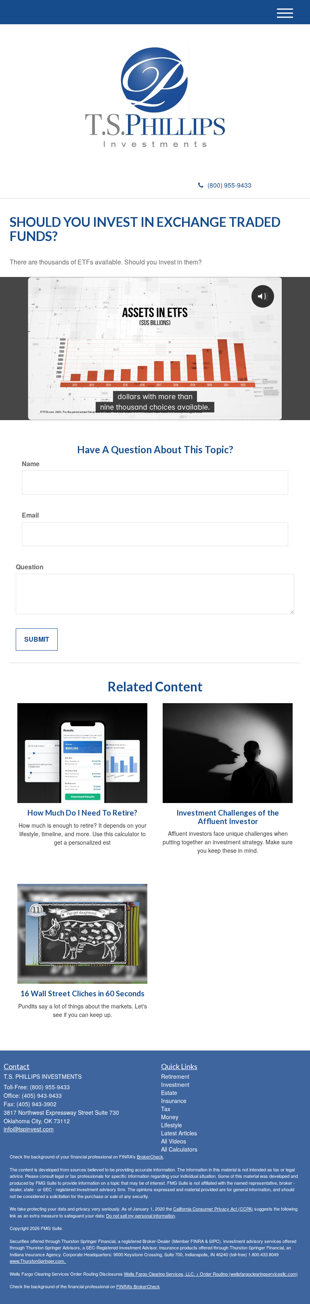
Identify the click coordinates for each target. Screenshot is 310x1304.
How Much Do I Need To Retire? (82, 812)
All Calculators (179, 1149)
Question (30, 566)
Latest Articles (179, 1133)
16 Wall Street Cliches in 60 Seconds (82, 993)
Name (31, 463)
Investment (175, 1084)
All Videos (173, 1141)
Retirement (175, 1076)
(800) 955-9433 (229, 185)
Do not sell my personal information (140, 1215)
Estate (169, 1092)
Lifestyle (171, 1125)
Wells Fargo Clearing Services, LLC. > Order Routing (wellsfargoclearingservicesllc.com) (211, 1273)
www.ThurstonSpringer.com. (38, 1261)
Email (30, 515)
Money (169, 1117)
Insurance (173, 1101)
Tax (165, 1109)
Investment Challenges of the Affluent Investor (227, 817)
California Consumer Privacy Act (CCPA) (213, 1208)
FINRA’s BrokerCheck (138, 1286)
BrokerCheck (150, 1156)
